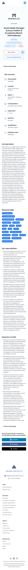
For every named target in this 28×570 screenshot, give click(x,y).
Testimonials (5, 532)
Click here (9, 471)
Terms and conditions (8, 530)
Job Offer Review (7, 512)
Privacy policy (6, 528)
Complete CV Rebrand (8, 500)
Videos (4, 541)
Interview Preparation (8, 507)
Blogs (4, 546)
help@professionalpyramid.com (15, 475)
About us (4, 523)
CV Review (5, 510)
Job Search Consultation (9, 505)
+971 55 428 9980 (15, 478)
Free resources (6, 543)
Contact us (5, 525)
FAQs (3, 548)
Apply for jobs (6, 489)
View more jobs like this (14, 57)
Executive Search (7, 514)
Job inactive (11, 52)
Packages (5, 498)
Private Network (6, 487)
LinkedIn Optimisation (8, 502)
